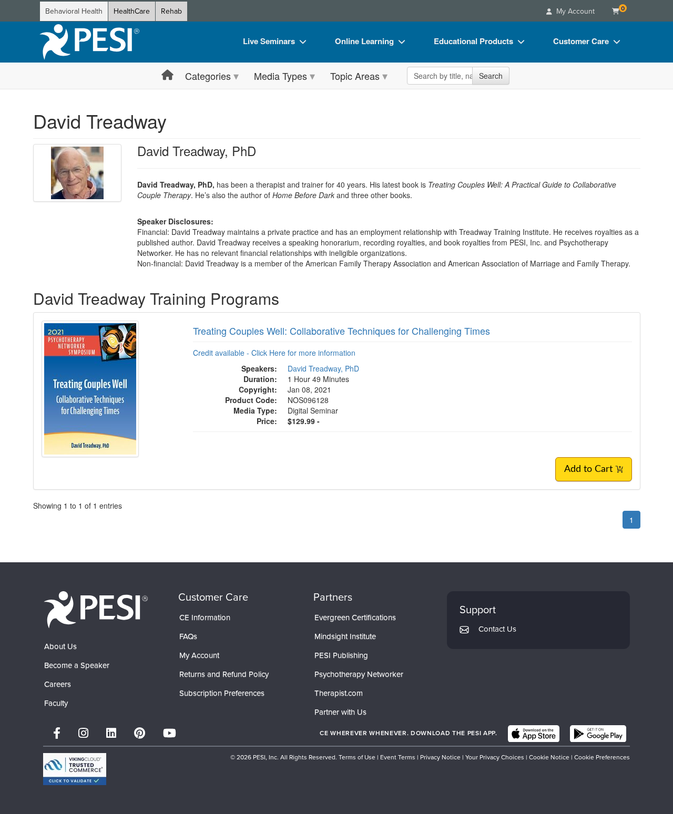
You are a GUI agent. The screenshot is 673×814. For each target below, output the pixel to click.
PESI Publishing (341, 655)
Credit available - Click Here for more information (274, 352)
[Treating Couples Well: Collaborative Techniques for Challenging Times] (90, 388)
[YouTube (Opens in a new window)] (169, 733)
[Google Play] (598, 733)
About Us (60, 646)
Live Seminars (269, 41)
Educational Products (473, 41)
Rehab (171, 11)
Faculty (56, 703)
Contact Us (497, 629)
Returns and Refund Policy (224, 674)
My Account (199, 655)
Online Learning (364, 41)
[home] (89, 42)
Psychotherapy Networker (358, 674)
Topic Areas (355, 76)
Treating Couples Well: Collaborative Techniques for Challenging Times (341, 330)
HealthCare (132, 11)
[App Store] (533, 733)
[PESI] (95, 609)
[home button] (167, 75)
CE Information (204, 617)
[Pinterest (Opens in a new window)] (139, 733)
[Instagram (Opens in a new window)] (83, 733)
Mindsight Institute (345, 636)
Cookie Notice (549, 757)
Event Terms (397, 757)
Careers (57, 684)
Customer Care (581, 41)
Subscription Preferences (221, 693)
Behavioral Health (74, 11)
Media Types (280, 76)
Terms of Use (357, 757)
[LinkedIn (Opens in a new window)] (111, 733)
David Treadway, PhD (323, 368)
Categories (208, 76)
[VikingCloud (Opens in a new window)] (74, 769)
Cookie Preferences (602, 757)
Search (491, 75)
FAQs (188, 636)
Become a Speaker (76, 665)
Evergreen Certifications (355, 617)
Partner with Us (340, 712)
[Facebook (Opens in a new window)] (56, 733)
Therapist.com (338, 693)
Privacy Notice (440, 757)
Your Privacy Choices (494, 757)
